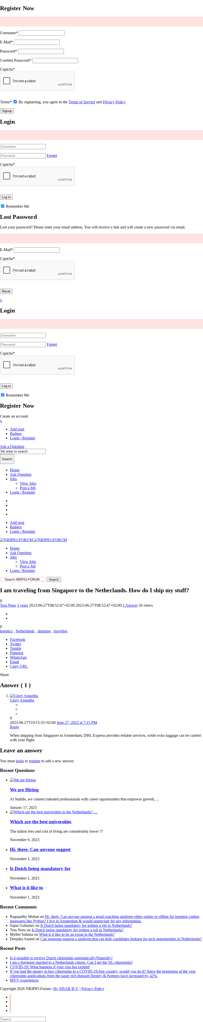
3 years (22, 605)
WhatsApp (18, 657)
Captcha (7, 69)
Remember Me (17, 206)
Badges (16, 433)
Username (9, 33)
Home (15, 470)
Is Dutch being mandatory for (40, 868)
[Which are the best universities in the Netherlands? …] (54, 812)
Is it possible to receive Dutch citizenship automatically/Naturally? (61, 958)
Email (14, 662)
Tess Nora (8, 605)
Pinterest (16, 653)
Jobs (13, 479)
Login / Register (22, 492)
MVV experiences (24, 980)
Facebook (17, 639)
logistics (6, 631)
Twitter (15, 644)
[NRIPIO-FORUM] (33, 540)
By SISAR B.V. (66, 989)
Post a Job (28, 488)
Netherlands (25, 631)
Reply (14, 727)
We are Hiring (24, 789)
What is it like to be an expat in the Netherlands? (77, 934)
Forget (52, 155)
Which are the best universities (40, 821)
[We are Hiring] (23, 780)
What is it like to (26, 887)
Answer (130, 605)
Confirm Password (15, 60)
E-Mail (6, 42)
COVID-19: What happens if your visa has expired (50, 967)
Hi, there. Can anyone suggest (40, 849)
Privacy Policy (114, 102)
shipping (44, 631)
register (34, 761)
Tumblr (15, 648)
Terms (6, 102)
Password (8, 51)
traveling (60, 631)
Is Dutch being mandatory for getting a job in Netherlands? (86, 925)
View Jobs (28, 483)
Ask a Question (12, 446)
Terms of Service (82, 102)
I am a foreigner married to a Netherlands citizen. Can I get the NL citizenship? (71, 962)
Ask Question (20, 474)
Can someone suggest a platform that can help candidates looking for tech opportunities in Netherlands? (121, 939)
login (20, 761)
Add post (17, 429)
